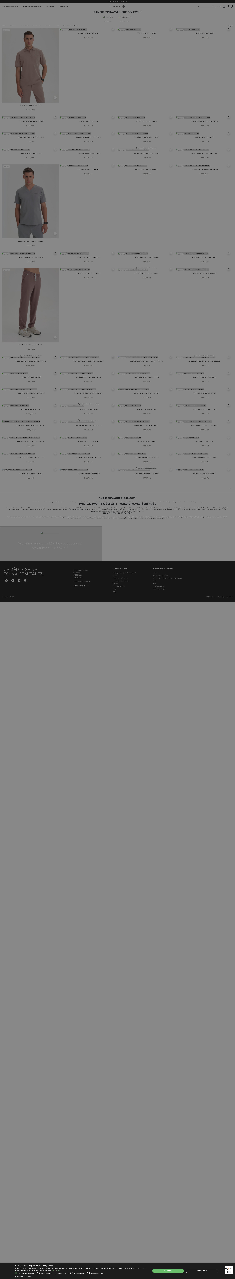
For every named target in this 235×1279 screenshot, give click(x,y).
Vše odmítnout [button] (202, 1271)
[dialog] (117, 1271)
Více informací (56, 1270)
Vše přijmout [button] (168, 1271)
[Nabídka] (232, 1267)
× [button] (233, 1264)
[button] (81, 1276)
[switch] (229, 1272)
